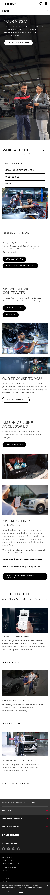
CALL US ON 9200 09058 (15, 783)
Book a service (14, 163)
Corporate (7, 857)
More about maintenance (20, 266)
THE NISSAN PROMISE (18, 43)
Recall (9, 184)
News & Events (9, 867)
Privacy (5, 879)
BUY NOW (10, 314)
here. (21, 892)
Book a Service (14, 259)
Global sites (7, 861)
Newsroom (7, 870)
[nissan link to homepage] (10, 4)
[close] (47, 885)
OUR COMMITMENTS (16, 400)
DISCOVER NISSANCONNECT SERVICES (20, 576)
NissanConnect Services (19, 170)
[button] (46, 3)
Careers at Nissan (10, 864)
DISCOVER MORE (14, 308)
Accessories (12, 177)
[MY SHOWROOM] (41, 4)
